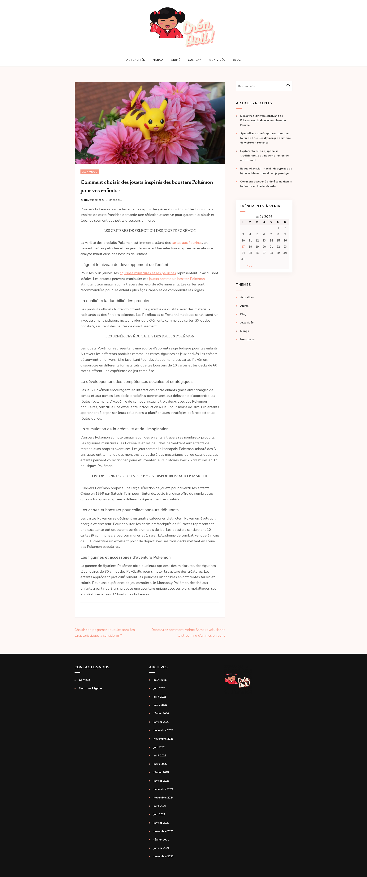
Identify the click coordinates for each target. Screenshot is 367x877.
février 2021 (161, 839)
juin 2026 (159, 688)
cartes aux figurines (187, 242)
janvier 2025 (161, 781)
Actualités (135, 60)
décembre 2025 (163, 730)
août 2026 (159, 680)
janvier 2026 (161, 722)
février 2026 (161, 713)
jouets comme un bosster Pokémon (177, 278)
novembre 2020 (163, 856)
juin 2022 (159, 814)
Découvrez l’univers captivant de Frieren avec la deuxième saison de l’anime (263, 120)
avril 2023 (159, 806)
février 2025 (161, 772)
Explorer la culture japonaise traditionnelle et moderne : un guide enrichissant (264, 155)
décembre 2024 (163, 789)
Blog (237, 60)
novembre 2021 (163, 831)
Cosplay (194, 60)
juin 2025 (159, 747)
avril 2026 (159, 697)
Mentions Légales (90, 688)
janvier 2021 (161, 848)
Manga (158, 60)
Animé (175, 60)
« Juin (251, 265)
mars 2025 (160, 764)
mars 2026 (160, 705)
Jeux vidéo (217, 60)
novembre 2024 (163, 797)
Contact (84, 680)
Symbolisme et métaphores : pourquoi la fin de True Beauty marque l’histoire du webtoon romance (265, 138)
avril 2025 (159, 755)
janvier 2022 (161, 823)
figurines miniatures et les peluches (148, 273)
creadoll (115, 200)
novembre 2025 (163, 739)
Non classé (247, 339)
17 (243, 247)
